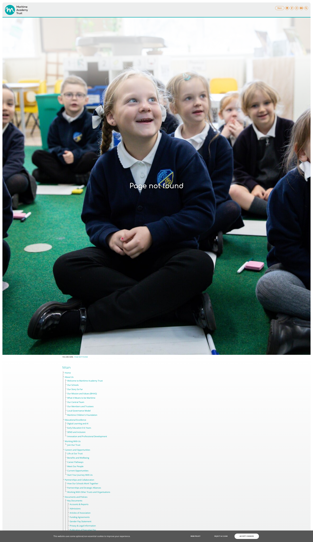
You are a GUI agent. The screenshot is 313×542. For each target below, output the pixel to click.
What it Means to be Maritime (81, 397)
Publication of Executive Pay (83, 530)
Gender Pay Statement (80, 521)
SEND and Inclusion (76, 432)
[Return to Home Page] (16, 10)
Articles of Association (80, 512)
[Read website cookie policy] (195, 536)
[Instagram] (297, 8)
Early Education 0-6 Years (79, 427)
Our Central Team (75, 402)
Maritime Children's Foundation (82, 415)
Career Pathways (75, 462)
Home (68, 372)
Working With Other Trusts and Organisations (88, 492)
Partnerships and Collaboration (79, 479)
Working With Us (73, 441)
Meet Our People (75, 466)
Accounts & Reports (79, 504)
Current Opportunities (77, 470)
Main (279, 8)
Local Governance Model (79, 410)
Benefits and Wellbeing (78, 457)
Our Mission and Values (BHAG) (82, 393)
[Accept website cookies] (247, 536)
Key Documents (74, 500)
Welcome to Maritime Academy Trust (85, 380)
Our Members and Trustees (80, 406)
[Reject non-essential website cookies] (221, 536)
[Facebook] (292, 8)
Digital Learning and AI (77, 423)
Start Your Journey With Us (80, 474)
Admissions (75, 508)
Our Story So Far (75, 389)
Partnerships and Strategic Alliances (84, 487)
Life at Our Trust (75, 453)
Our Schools (73, 385)
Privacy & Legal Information (83, 525)
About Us (69, 377)
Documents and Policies (76, 497)
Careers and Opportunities (77, 449)
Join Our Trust (73, 445)
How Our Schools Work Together (82, 483)
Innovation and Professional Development (87, 436)
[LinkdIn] (287, 8)
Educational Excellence (75, 419)
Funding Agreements (80, 517)
